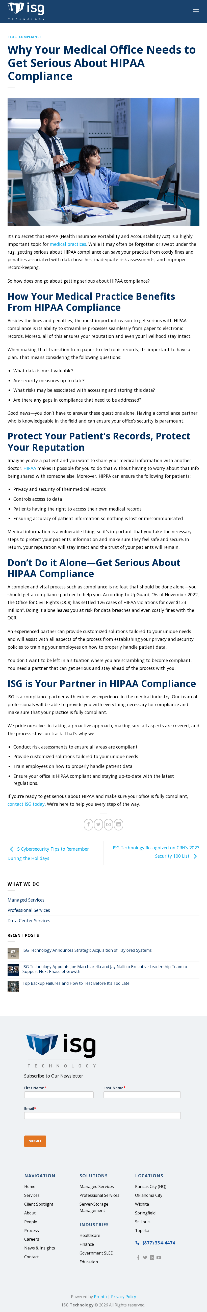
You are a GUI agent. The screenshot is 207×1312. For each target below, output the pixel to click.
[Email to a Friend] (108, 824)
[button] (196, 11)
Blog (12, 37)
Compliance (30, 37)
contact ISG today (26, 804)
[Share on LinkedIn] (118, 824)
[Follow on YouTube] (159, 1257)
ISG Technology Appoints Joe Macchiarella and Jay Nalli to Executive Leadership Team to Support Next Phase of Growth (104, 969)
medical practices (67, 244)
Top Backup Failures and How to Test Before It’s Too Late (76, 983)
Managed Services (26, 900)
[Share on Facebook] (88, 824)
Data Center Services (29, 920)
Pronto (100, 1296)
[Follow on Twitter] (145, 1257)
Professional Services (29, 910)
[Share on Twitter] (98, 824)
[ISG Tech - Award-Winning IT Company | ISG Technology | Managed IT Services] (27, 11)
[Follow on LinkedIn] (152, 1257)
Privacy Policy (123, 1296)
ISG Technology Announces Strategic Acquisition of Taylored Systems (87, 950)
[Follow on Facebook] (138, 1257)
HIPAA (29, 468)
